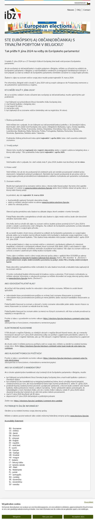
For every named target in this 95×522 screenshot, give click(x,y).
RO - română (14, 477)
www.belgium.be (80, 3)
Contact (86, 10)
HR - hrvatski (14, 455)
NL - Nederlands (15, 470)
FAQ (79, 10)
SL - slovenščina (15, 482)
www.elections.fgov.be (18, 278)
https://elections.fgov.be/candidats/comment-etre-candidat (38, 401)
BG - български (15, 428)
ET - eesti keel (14, 445)
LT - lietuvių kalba (16, 462)
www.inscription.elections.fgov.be (38, 188)
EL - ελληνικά (14, 438)
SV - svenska (14, 484)
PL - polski (13, 472)
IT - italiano (13, 460)
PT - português (15, 475)
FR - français (14, 450)
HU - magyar (14, 457)
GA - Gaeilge (14, 453)
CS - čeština (14, 431)
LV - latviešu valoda (17, 465)
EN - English (13, 440)
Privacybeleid (88, 502)
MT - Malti (13, 467)
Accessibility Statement (14, 421)
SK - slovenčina (15, 479)
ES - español (14, 443)
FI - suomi (13, 448)
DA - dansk (13, 433)
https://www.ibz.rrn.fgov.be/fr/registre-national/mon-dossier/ (31, 258)
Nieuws (70, 10)
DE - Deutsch (14, 436)
